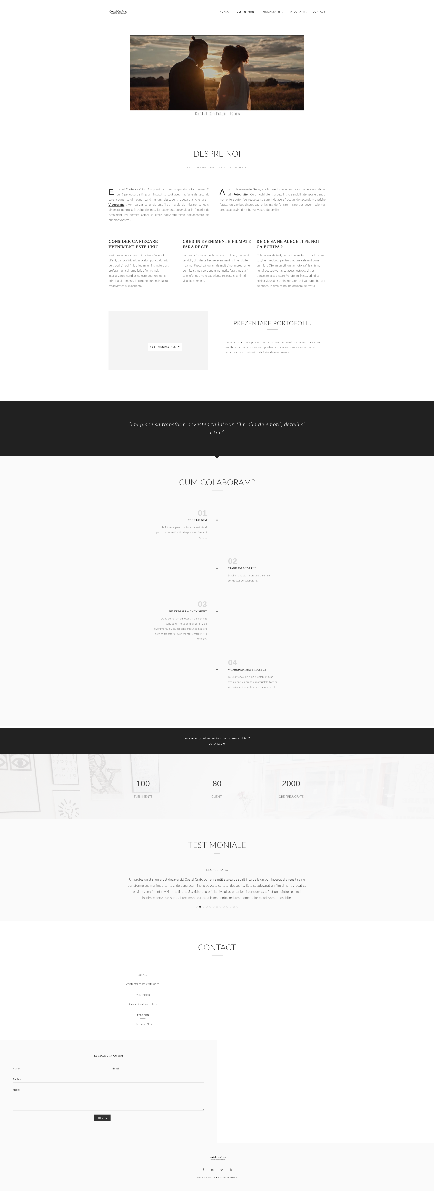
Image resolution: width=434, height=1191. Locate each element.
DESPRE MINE (245, 12)
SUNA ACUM (217, 744)
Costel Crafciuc (136, 189)
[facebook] (203, 1170)
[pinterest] (221, 1170)
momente (302, 347)
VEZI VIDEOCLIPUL (163, 347)
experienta (243, 342)
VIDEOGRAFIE (271, 12)
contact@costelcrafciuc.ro (143, 984)
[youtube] (231, 1170)
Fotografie (241, 194)
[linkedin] (212, 1170)
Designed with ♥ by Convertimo (217, 1178)
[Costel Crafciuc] (117, 12)
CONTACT (319, 12)
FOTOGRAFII (297, 12)
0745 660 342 (143, 1024)
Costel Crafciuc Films (143, 1004)
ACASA (224, 12)
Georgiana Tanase (264, 189)
